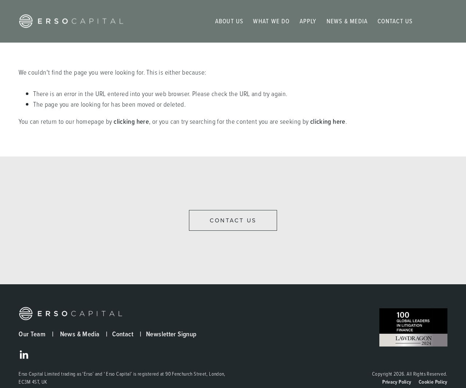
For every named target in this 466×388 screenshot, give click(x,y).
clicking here (131, 121)
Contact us (233, 220)
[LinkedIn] (24, 355)
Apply (308, 20)
